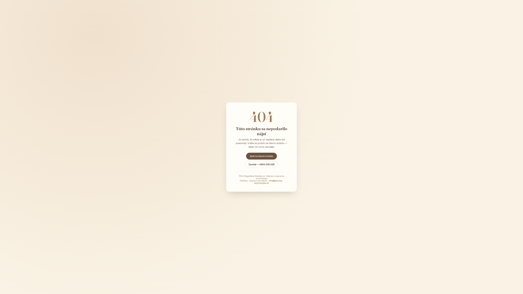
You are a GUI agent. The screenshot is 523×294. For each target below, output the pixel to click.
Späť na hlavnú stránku (261, 156)
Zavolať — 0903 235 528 (261, 164)
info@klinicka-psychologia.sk (268, 182)
